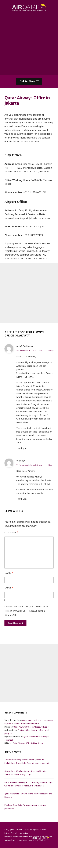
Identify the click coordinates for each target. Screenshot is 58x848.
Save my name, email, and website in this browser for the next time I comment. (26, 610)
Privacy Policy (10, 833)
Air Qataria (24, 829)
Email (8, 587)
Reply (51, 350)
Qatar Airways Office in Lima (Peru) (28, 743)
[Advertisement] (29, 41)
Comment (11, 532)
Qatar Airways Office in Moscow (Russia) (31, 726)
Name (8, 572)
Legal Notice (23, 833)
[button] (29, 81)
